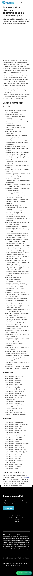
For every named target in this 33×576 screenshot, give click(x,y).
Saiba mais (9, 508)
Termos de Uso (16, 516)
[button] (22, 2)
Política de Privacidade (16, 518)
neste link (26, 477)
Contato (16, 520)
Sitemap (16, 521)
